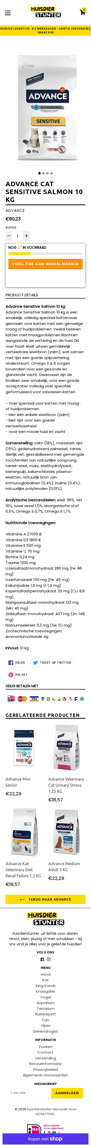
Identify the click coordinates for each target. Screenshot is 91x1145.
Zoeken (46, 1046)
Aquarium (46, 1002)
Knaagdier (45, 991)
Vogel (45, 997)
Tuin (45, 1020)
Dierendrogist (45, 1031)
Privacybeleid (45, 1069)
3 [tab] (47, 173)
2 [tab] (43, 173)
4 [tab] (51, 173)
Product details (22, 295)
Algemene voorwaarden (45, 1075)
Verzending (45, 1058)
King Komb (46, 985)
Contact (45, 1052)
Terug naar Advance (49, 899)
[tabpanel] (45, 105)
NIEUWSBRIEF (45, 1084)
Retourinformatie (45, 1063)
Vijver (46, 1025)
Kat (45, 980)
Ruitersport (45, 1014)
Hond (46, 974)
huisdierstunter (39, 1109)
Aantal (11, 227)
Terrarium (46, 1008)
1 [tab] (39, 173)
